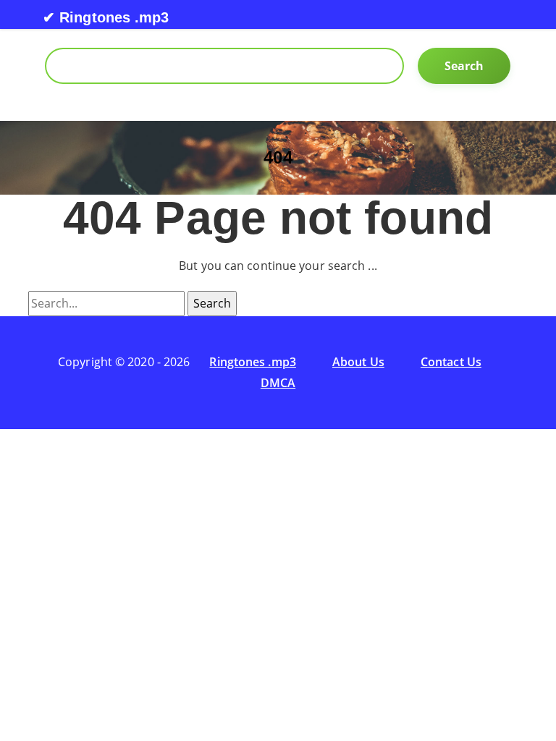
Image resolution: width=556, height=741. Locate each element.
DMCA (278, 383)
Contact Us (451, 362)
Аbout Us (358, 362)
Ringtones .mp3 (252, 362)
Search (464, 66)
